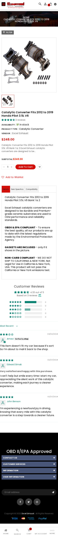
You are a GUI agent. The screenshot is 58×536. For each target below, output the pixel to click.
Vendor (6, 133)
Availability (8, 124)
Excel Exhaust (20, 133)
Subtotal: (7, 159)
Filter (9, 32)
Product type (9, 129)
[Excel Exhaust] (29, 518)
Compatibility (31, 189)
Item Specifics (17, 189)
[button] (8, 119)
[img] (6, 334)
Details (6, 189)
